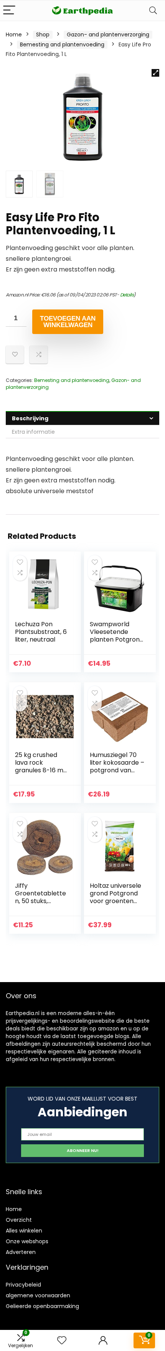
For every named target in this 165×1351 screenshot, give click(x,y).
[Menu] (9, 10)
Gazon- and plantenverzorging (108, 34)
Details (127, 294)
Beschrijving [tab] (30, 418)
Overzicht (19, 1220)
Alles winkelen (24, 1230)
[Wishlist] (61, 1340)
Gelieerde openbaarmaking (42, 1306)
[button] (155, 73)
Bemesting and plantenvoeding (62, 44)
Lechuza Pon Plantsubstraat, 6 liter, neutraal (41, 632)
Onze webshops (27, 1241)
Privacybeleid (23, 1284)
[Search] (153, 10)
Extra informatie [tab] (33, 432)
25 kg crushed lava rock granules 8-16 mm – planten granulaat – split (42, 770)
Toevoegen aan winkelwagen (68, 322)
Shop (43, 34)
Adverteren (21, 1252)
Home (14, 34)
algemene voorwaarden (38, 1295)
